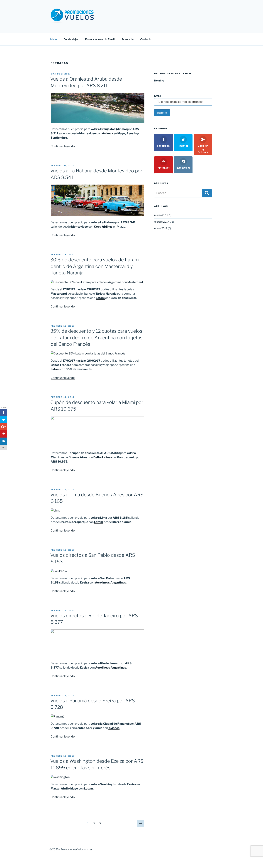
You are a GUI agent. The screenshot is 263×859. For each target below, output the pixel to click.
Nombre (159, 80)
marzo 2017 (161, 215)
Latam (100, 298)
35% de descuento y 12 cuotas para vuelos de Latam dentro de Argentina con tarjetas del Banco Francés (96, 337)
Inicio (53, 39)
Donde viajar (71, 39)
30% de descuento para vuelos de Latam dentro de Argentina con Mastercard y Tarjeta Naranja (94, 266)
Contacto (145, 39)
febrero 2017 (161, 221)
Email (157, 95)
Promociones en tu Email (100, 39)
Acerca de (127, 39)
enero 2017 (160, 228)
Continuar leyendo (63, 146)
